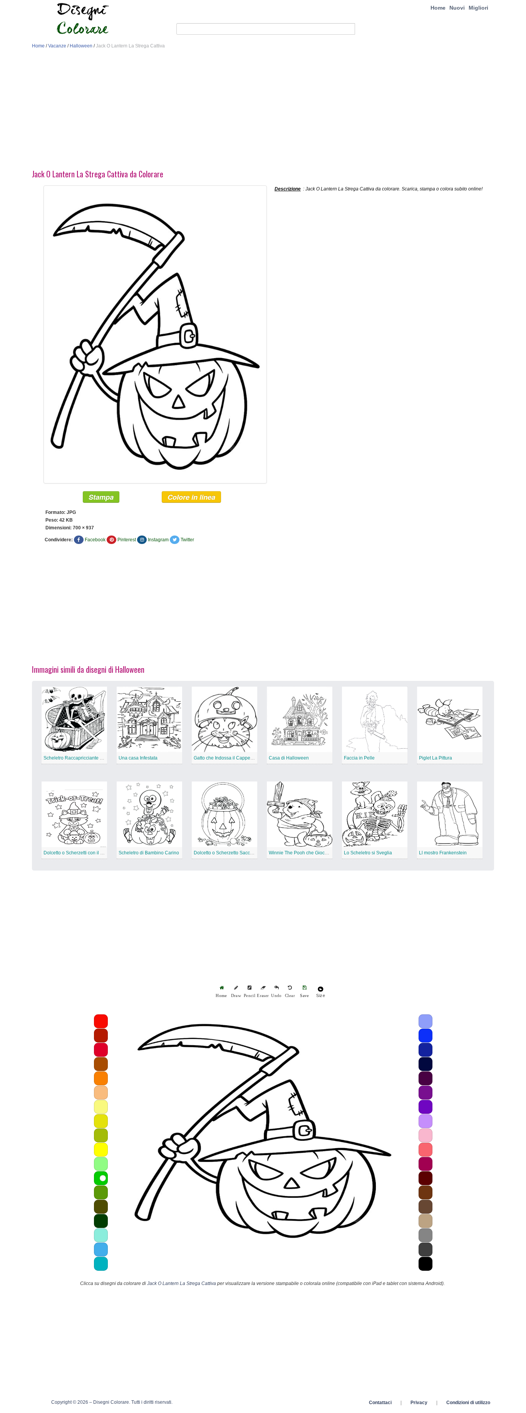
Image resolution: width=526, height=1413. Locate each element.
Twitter (187, 539)
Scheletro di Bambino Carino (149, 853)
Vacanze (57, 46)
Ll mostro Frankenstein (443, 853)
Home (438, 8)
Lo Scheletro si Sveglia (368, 853)
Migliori (478, 8)
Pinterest (126, 539)
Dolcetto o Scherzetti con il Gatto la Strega (87, 853)
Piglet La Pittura (435, 758)
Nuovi (457, 8)
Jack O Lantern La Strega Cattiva (181, 1283)
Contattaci (380, 1402)
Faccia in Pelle (359, 758)
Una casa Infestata (138, 758)
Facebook (95, 539)
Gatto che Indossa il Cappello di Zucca (234, 758)
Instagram (158, 539)
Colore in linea (191, 497)
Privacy (418, 1402)
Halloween (81, 46)
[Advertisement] (263, 111)
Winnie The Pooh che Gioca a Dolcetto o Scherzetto (323, 853)
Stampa (101, 497)
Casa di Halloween (289, 758)
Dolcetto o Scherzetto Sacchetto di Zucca (236, 853)
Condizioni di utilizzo (468, 1402)
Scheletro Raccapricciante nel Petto (81, 758)
